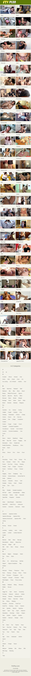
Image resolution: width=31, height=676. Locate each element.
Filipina (23, 461)
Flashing (21, 464)
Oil (8, 561)
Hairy (3, 490)
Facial (11, 459)
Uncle (8, 636)
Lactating (4, 530)
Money (16, 546)
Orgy (20, 563)
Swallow (20, 615)
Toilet (24, 629)
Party (22, 570)
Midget (9, 544)
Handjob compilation (17, 490)
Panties (10, 570)
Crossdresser (5, 428)
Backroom (9, 388)
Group (3, 485)
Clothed (4, 419)
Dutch (8, 447)
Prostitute (17, 577)
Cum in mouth (19, 428)
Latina (20, 530)
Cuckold (12, 428)
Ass (22, 379)
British (3, 402)
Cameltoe (4, 409)
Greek (15, 483)
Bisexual (4, 398)
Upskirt (4, 639)
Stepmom (23, 610)
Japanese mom (16, 516)
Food (9, 466)
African (10, 376)
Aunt (25, 381)
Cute (21, 431)
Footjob (14, 466)
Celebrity (15, 412)
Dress (22, 445)
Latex (16, 530)
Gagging (4, 473)
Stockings (12, 613)
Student (8, 615)
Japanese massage (6, 516)
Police (20, 572)
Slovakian (4, 603)
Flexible (4, 466)
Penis (3, 572)
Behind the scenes (12, 393)
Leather (4, 532)
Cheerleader (11, 414)
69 (3, 372)
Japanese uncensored (7, 518)
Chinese (18, 414)
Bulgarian (22, 402)
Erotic (18, 452)
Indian (3, 502)
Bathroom (4, 391)
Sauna (15, 591)
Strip (3, 615)
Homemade (4, 495)
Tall (3, 624)
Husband (18, 497)
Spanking (21, 608)
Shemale (10, 596)
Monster (22, 546)
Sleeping (13, 601)
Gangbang (15, 473)
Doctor (14, 440)
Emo (14, 452)
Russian (9, 587)
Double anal (16, 443)
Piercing (9, 572)
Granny (10, 483)
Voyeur (15, 643)
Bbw (14, 391)
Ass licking (5, 381)
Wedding (10, 648)
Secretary (4, 594)
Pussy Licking (18, 580)
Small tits (4, 606)
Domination (4, 443)
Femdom (9, 461)
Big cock (10, 395)
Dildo (3, 440)
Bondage (4, 400)
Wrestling (11, 650)
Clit (14, 417)
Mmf (8, 546)
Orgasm (4, 563)
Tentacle (15, 627)
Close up (19, 417)
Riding (15, 584)
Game (9, 473)
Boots (10, 400)
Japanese (4, 513)
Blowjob (20, 398)
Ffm (18, 461)
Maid (9, 539)
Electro (9, 452)
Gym (8, 485)
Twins (18, 631)
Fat (25, 459)
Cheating (4, 414)
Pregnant (4, 577)
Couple (14, 424)
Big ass (20, 393)
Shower (21, 598)
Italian (23, 506)
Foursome (20, 466)
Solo (3, 608)
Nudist (21, 554)
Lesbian (9, 532)
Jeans (24, 518)
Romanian (21, 584)
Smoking (11, 606)
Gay (21, 473)
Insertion (4, 506)
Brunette (9, 402)
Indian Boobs (19, 502)
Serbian (22, 594)
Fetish (14, 461)
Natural (4, 554)
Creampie (4, 426)
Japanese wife (17, 518)
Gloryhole (10, 480)
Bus (3, 405)
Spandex (9, 608)
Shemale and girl (18, 596)
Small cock (18, 603)
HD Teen (4, 492)
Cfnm (21, 412)
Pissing (14, 572)
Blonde (14, 398)
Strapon (23, 613)
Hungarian (11, 497)
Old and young (14, 561)
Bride (24, 400)
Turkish (13, 631)
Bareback (16, 388)
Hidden (23, 492)
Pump (12, 580)
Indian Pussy (13, 504)
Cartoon (14, 409)
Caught (9, 412)
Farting (20, 459)
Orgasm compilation (12, 563)
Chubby (23, 414)
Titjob (19, 629)
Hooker (11, 495)
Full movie (10, 469)
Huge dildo (4, 497)
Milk (3, 546)
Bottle (14, 400)
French (3, 469)
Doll (25, 440)
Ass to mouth (13, 381)
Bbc (10, 391)
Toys (3, 631)
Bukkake (15, 402)
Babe (3, 388)
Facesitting (4, 459)
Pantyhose (16, 570)
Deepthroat (15, 438)
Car (9, 409)
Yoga (3, 655)
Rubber (4, 587)
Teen (3, 627)
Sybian (3, 620)
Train (8, 631)
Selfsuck (17, 594)
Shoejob (4, 598)
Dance (3, 438)
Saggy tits (4, 591)
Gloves (16, 480)
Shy (3, 601)
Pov (21, 575)
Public (22, 577)
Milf (14, 544)
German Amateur (12, 476)
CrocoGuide (15, 668)
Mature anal (18, 542)
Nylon (12, 556)
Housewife (22, 495)
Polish (24, 572)
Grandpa (4, 483)
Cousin (20, 424)
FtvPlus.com (9, 2)
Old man (21, 561)
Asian (18, 379)
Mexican (4, 544)
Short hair (15, 598)
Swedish (4, 617)
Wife (25, 648)
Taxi (12, 624)
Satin (10, 591)
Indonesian (20, 504)
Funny (16, 469)
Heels (10, 492)
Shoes (9, 598)
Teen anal (9, 627)
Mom (12, 546)
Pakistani (4, 570)
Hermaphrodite (16, 492)
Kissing (4, 525)
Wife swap (4, 650)
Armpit (13, 379)
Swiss (21, 617)
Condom (4, 421)
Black (10, 398)
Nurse (7, 556)
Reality (3, 584)
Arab (9, 379)
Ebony (3, 452)
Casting (20, 409)
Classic (9, 417)
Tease (22, 624)
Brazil (19, 400)
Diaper (21, 438)
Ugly (3, 636)
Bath (21, 388)
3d (6, 372)
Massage (19, 539)
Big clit (4, 395)
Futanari (21, 469)
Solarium (22, 606)
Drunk (3, 447)
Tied (11, 629)
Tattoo (7, 624)
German (4, 476)
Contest (4, 424)
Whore (20, 648)
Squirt (17, 610)
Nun (3, 556)
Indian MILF (5, 504)
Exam (23, 452)
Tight (15, 629)
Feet (3, 461)
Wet (15, 648)
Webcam (4, 648)
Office (3, 561)
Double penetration (6, 445)
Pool (3, 575)
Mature (11, 542)
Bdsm (18, 391)
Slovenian (11, 603)
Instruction (11, 506)
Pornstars (9, 575)
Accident (4, 376)
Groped (20, 483)
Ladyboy (10, 530)
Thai (20, 627)
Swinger (16, 617)
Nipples (9, 554)
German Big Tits (21, 476)
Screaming (21, 591)
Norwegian (15, 554)
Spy (13, 610)
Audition (20, 381)
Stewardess (5, 613)
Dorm (11, 443)
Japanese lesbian (13, 513)
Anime (3, 379)
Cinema (4, 417)
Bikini (21, 395)
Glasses (4, 480)
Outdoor (4, 565)
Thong (24, 627)
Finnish (4, 464)
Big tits (16, 395)
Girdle (3, 478)
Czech (3, 433)
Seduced (11, 594)
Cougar (9, 424)
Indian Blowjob (10, 502)
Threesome (4, 629)
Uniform (20, 636)
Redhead (10, 584)
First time (10, 464)
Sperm (3, 610)
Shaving (4, 596)
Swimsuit (10, 617)
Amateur (16, 376)
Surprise (14, 615)
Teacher (17, 624)
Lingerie (4, 535)
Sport (9, 610)
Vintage (9, 643)
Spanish (14, 608)
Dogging (20, 440)
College (13, 419)
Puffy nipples (5, 580)
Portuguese (15, 575)
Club (9, 419)
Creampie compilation (13, 426)
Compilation (20, 419)
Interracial (17, 506)
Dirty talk (9, 440)
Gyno (13, 485)
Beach (23, 391)
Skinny (7, 601)
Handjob (9, 490)
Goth (21, 480)
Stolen (17, 613)
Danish (9, 438)
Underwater (13, 636)
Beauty (4, 393)
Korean (15, 525)
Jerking (4, 520)
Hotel (16, 495)
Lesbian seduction (18, 532)
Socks (16, 606)
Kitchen (9, 525)
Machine (4, 539)
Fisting (16, 464)
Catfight (4, 412)
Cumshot (4, 431)
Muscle (4, 549)
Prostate (10, 577)
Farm (15, 459)
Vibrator (4, 643)
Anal (21, 376)
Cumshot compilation (13, 431)
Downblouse (15, 445)
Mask (14, 539)
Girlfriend (9, 478)
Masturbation (5, 542)
